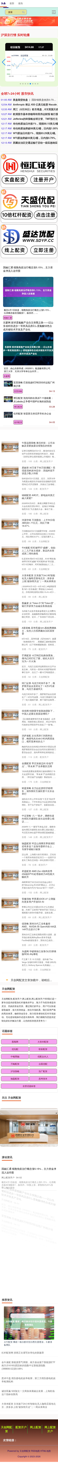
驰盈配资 (15, 1340)
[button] (4, 62)
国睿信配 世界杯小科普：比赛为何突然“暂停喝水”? (38, 1137)
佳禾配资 (18, 422)
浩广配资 (43, 1333)
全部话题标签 (29, 1348)
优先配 (15, 1311)
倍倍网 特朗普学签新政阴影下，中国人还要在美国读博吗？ (38, 712)
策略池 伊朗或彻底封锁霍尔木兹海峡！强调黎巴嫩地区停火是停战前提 (38, 1213)
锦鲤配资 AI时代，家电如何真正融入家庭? (38, 496)
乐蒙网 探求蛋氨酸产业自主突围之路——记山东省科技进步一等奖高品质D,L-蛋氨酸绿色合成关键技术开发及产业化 (28, 326)
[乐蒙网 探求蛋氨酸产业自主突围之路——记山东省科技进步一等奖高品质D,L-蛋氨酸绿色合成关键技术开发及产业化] (28, 348)
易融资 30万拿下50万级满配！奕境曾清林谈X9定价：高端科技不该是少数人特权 (38, 470)
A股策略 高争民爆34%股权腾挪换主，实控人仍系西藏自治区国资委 (39, 630)
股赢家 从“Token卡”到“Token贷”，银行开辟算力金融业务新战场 (39, 604)
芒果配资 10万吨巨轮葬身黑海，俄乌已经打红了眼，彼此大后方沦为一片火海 (38, 658)
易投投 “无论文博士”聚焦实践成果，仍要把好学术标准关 (38, 1187)
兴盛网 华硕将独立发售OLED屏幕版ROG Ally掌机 (39, 953)
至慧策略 (18, 391)
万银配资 (15, 1326)
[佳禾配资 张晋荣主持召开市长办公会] (8, 415)
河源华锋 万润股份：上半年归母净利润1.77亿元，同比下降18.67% (38, 522)
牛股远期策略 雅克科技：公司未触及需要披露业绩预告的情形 (38, 444)
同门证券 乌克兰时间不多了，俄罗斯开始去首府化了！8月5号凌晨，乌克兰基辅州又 (38, 685)
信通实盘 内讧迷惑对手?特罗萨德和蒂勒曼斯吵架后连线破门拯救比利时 (39, 1031)
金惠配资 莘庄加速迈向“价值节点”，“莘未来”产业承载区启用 (37, 765)
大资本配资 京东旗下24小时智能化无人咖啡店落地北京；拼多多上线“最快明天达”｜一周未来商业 (39, 578)
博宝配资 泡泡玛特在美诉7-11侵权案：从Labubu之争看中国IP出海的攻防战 (33, 399)
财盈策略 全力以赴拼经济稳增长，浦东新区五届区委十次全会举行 (38, 790)
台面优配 (43, 1326)
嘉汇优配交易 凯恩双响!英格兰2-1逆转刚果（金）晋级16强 (38, 1057)
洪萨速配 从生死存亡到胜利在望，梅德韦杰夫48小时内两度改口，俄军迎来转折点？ (38, 738)
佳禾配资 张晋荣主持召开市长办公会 (32, 413)
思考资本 (43, 1340)
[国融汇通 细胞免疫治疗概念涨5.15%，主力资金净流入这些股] (28, 292)
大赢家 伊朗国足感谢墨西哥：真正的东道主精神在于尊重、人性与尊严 (38, 978)
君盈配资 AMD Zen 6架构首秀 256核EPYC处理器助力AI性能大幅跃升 (38, 873)
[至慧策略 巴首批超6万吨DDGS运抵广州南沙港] (8, 384)
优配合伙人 (43, 1318)
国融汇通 (8, 317)
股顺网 (15, 1304)
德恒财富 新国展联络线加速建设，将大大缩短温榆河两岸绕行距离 (38, 1111)
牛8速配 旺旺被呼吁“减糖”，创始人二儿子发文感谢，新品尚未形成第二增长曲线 (38, 550)
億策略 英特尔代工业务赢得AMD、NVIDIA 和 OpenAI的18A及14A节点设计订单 (39, 926)
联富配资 (43, 1311)
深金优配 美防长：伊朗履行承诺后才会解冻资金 (38, 1162)
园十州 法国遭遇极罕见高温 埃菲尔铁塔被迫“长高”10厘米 (39, 1005)
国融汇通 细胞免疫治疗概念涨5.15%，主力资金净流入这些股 (28, 269)
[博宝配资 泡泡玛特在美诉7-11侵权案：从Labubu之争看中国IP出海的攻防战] (8, 399)
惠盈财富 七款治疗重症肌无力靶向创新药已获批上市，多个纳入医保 (38, 1083)
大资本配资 (43, 1304)
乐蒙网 (7, 376)
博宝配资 (18, 406)
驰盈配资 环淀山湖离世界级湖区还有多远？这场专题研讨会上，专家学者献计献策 (38, 846)
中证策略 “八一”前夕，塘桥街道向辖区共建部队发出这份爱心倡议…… (38, 818)
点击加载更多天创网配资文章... (29, 1243)
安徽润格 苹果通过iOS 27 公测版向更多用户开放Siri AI (38, 900)
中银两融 (15, 1318)
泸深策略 (15, 1333)
